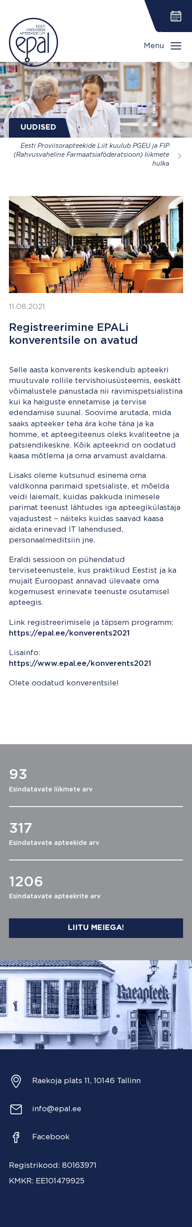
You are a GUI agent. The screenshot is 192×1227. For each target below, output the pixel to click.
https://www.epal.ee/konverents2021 (80, 663)
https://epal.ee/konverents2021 (69, 633)
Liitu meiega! (96, 928)
